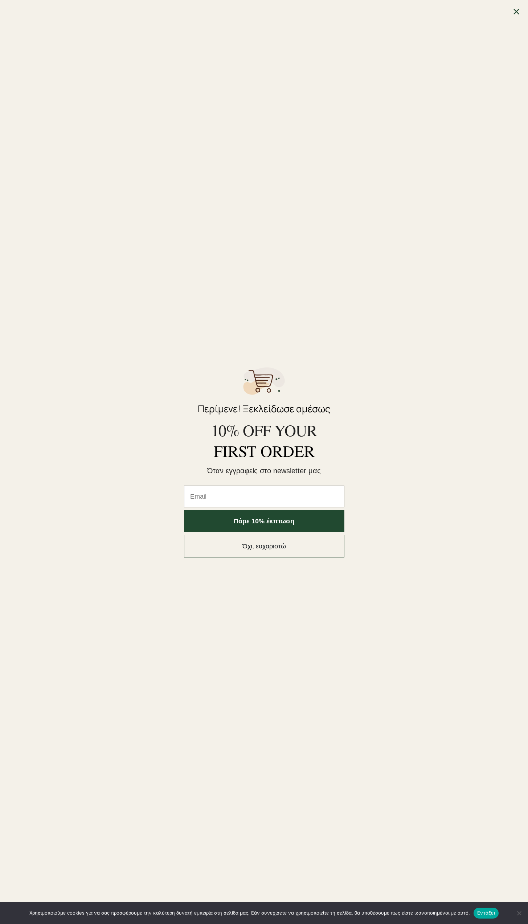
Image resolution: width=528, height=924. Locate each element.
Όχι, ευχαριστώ (264, 546)
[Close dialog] (516, 11)
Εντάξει (486, 913)
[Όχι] (519, 913)
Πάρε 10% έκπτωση (264, 521)
